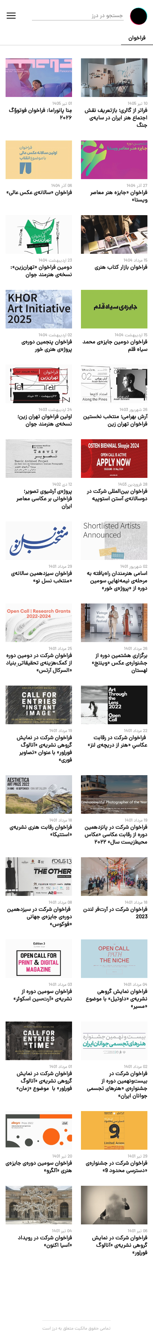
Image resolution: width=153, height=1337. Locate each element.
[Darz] (138, 16)
